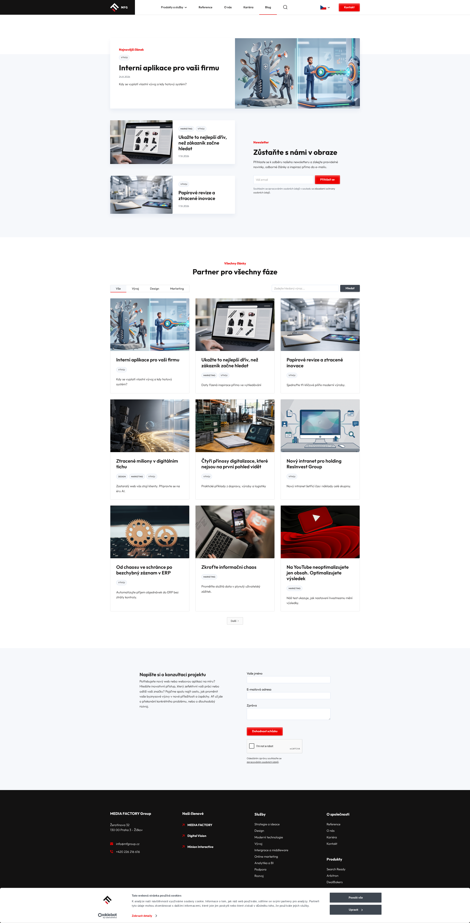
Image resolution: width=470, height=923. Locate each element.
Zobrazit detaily (142, 915)
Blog (268, 7)
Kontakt (349, 7)
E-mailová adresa (259, 689)
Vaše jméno (255, 673)
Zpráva (252, 705)
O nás (228, 7)
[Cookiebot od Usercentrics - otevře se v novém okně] (107, 916)
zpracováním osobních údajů (263, 762)
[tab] (118, 288)
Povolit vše (356, 897)
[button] (174, 7)
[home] (119, 7)
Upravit (353, 909)
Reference (205, 7)
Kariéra (248, 7)
